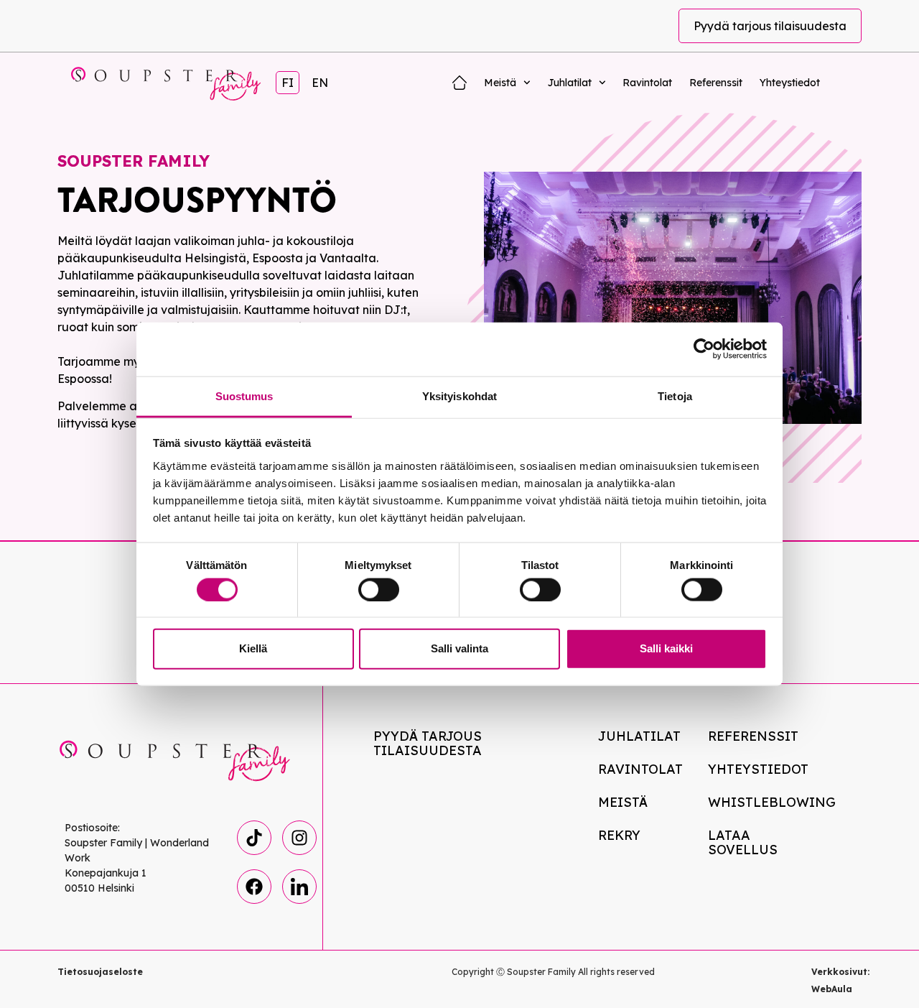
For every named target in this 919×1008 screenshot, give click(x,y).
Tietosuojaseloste (100, 971)
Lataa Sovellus (743, 842)
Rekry (619, 835)
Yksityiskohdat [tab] (459, 395)
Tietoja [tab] (675, 395)
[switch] (378, 589)
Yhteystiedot (790, 82)
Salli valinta (459, 648)
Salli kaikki (666, 648)
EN (320, 82)
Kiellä (253, 648)
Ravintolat (647, 82)
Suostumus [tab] (244, 395)
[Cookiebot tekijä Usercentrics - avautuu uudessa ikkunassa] (704, 349)
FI (287, 82)
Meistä (500, 82)
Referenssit (715, 82)
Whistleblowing (767, 802)
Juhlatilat (570, 82)
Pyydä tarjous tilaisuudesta (770, 26)
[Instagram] (299, 837)
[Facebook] (254, 886)
